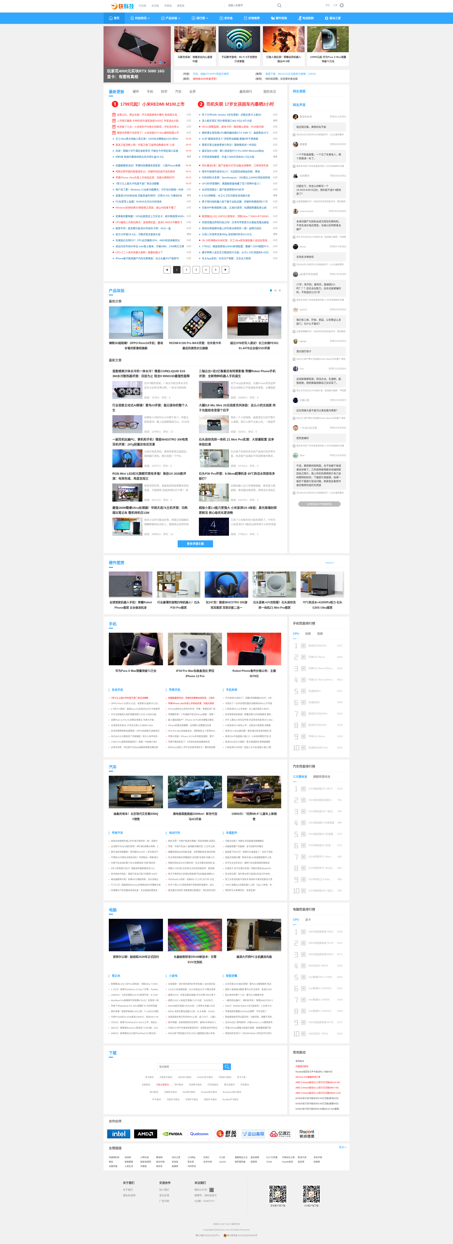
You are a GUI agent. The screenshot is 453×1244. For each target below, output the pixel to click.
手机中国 (318, 1157)
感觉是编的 (302, 438)
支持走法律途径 (305, 256)
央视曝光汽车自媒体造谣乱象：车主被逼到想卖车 (134, 890)
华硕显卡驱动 (225, 1077)
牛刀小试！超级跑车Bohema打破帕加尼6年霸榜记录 (136, 885)
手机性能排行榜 (304, 623)
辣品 (111, 1162)
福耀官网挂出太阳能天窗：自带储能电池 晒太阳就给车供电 (196, 852)
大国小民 (304, 400)
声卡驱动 (156, 1099)
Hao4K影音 (287, 1162)
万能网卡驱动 (170, 1092)
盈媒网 (175, 1166)
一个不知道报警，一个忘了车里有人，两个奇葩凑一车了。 (318, 156)
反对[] (342, 116)
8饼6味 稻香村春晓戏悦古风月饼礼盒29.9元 (140, 156)
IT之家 (222, 1157)
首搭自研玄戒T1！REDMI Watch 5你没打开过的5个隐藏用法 (253, 1033)
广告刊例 (164, 1201)
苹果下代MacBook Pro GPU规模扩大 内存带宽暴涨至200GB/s (140, 1006)
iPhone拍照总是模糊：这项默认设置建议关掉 (189, 725)
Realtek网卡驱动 (209, 1092)
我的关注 (269, 91)
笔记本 (116, 975)
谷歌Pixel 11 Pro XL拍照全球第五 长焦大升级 (132, 720)
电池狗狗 (308, 18)
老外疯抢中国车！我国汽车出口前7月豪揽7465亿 (134, 874)
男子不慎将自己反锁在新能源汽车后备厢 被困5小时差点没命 (196, 874)
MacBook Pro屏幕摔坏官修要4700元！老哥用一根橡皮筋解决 (140, 1000)
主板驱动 (146, 1084)
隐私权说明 (129, 1195)
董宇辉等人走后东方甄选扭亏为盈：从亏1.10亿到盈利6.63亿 (235, 252)
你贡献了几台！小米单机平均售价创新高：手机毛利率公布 (149, 126)
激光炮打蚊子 (303, 351)
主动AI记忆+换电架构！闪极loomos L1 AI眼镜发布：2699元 (253, 1022)
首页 (116, 18)
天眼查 (143, 1166)
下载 (113, 1053)
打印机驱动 (213, 1084)
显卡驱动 (149, 1077)
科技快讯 (141, 18)
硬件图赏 (116, 562)
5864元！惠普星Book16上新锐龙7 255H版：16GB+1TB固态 (140, 1028)
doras (303, 246)
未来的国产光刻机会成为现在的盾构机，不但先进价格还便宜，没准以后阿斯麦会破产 (318, 225)
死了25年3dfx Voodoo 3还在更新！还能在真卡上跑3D (231, 114)
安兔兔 (175, 1162)
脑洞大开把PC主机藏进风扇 (254, 956)
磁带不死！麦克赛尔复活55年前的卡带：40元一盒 (143, 228)
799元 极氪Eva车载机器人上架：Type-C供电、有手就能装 (252, 885)
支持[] (334, 116)
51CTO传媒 (271, 1157)
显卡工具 (241, 1077)
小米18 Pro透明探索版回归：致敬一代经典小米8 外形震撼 (138, 742)
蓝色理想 (255, 1157)
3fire (302, 455)
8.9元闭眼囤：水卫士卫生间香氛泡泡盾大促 (226, 195)
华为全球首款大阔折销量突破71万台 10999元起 (133, 714)
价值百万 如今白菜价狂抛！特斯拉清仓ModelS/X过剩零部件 (253, 868)
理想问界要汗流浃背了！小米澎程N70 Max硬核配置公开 (148, 132)
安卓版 (155, 5)
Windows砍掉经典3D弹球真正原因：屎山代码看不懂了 (146, 207)
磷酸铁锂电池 (321, 776)
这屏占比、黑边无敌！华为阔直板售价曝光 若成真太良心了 (149, 114)
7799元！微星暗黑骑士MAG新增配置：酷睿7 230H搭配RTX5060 (238, 246)
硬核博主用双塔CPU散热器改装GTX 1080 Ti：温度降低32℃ (235, 132)
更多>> (343, 1147)
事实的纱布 (306, 116)
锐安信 (159, 1166)
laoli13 (303, 309)
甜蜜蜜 (303, 144)
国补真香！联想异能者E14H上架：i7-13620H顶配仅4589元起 (140, 1011)
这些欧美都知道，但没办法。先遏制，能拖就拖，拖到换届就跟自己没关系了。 (318, 381)
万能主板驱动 (162, 1084)
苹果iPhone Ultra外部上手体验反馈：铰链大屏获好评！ (146, 177)
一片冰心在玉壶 (308, 427)
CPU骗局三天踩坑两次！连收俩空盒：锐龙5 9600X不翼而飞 (149, 222)
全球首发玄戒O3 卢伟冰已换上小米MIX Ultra (132, 725)
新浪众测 (302, 1157)
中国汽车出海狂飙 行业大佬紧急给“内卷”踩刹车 (133, 863)
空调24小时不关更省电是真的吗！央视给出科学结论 (192, 1028)
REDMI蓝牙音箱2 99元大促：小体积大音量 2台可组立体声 (195, 1006)
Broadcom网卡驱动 (232, 1092)
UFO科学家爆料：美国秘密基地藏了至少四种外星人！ (232, 183)
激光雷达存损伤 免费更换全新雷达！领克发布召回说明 (194, 890)
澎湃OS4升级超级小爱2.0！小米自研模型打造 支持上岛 (251, 736)
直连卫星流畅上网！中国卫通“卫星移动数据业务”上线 (145, 144)
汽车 (178, 91)
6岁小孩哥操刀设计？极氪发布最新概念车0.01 (133, 868)
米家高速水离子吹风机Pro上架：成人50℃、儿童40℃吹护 (195, 1017)
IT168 (269, 1162)
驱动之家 (335, 18)
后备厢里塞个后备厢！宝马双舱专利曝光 (244, 846)
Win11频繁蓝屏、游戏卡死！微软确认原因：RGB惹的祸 (233, 126)
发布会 (228, 18)
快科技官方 (210, 1195)
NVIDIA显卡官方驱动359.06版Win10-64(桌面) (317, 1109)
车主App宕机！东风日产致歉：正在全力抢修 (226, 258)
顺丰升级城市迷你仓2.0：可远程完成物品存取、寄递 (231, 171)
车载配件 (231, 832)
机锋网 (317, 1162)
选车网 (301, 1162)
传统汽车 (117, 832)
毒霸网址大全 (241, 1157)
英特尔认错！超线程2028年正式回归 (136, 956)
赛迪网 (159, 1157)
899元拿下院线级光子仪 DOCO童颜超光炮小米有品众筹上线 (196, 1033)
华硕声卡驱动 (191, 1099)
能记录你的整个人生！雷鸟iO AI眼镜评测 (244, 995)
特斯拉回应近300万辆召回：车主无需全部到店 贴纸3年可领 (196, 863)
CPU (296, 633)
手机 (150, 91)
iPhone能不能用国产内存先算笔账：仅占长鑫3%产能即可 (147, 258)
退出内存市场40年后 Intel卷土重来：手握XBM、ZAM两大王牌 (150, 246)
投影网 (254, 1162)
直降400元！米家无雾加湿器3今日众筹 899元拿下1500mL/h (196, 995)
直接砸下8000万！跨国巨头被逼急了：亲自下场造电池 (251, 852)
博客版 (180, 5)
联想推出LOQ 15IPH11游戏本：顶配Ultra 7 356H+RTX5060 (235, 216)
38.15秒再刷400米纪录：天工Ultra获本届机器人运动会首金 (234, 240)
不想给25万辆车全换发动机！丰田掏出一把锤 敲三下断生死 (139, 857)
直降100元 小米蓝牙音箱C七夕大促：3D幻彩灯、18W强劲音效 (198, 1000)
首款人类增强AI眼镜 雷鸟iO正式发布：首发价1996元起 (251, 989)
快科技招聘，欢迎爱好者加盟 (281, 78)
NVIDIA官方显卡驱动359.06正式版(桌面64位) (317, 1103)
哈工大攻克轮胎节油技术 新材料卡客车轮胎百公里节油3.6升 (253, 879)
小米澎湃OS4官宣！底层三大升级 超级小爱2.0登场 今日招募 (253, 747)
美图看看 (129, 1162)
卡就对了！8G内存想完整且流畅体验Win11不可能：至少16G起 (255, 703)
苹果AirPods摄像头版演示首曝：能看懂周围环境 (248, 1028)
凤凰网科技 (114, 1157)
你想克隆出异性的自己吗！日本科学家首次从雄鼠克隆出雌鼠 (235, 222)
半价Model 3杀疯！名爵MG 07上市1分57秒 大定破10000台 (196, 879)
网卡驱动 (179, 1084)
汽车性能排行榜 (304, 766)
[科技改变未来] (120, 5)
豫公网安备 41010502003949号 (242, 1235)
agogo (303, 341)
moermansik (306, 211)
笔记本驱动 (229, 1084)
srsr (302, 368)
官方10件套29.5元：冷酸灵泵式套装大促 (138, 234)
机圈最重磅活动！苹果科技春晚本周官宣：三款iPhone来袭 (148, 165)
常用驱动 (300, 1061)
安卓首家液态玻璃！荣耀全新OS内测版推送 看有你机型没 (252, 714)
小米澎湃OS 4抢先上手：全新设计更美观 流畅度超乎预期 (252, 725)
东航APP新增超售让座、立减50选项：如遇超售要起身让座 (234, 207)
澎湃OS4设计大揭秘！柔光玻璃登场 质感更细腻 (247, 742)
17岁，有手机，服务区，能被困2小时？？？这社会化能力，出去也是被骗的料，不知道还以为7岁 (318, 288)
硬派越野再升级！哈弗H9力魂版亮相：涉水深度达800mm (138, 879)
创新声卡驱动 (210, 1099)
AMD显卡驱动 (184, 1077)
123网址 (192, 1157)
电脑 (113, 910)
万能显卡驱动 (165, 1077)
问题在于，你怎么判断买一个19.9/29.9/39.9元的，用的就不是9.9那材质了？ (318, 190)
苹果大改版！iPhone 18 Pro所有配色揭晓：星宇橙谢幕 (194, 736)
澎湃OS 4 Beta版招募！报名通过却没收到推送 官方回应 (251, 731)
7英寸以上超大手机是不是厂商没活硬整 (137, 183)
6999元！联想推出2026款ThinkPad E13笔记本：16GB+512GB (141, 1033)
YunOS (222, 1162)
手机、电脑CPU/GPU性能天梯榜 (211, 73)
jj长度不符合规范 (309, 274)
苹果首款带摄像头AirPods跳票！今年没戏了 (246, 1011)
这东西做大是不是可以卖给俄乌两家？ (317, 410)
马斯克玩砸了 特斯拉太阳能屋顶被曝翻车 (244, 841)
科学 (164, 91)
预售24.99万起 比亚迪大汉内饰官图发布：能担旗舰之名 (194, 868)
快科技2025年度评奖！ (205, 78)
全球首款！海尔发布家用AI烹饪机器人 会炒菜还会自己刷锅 (196, 984)
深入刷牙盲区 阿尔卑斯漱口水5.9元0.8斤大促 (227, 120)
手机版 (142, 5)
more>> (330, 562)
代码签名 (192, 1166)
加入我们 (164, 1189)
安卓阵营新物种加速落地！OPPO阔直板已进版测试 (135, 731)
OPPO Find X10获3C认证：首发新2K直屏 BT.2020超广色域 (139, 703)
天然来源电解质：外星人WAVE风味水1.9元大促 (228, 156)
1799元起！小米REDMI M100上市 (152, 104)
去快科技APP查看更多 (319, 504)
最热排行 (245, 91)
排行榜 (200, 18)
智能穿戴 (231, 975)
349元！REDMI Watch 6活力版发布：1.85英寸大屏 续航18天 (254, 1006)
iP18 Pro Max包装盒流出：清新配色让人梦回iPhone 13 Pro (196, 731)
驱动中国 (160, 1162)
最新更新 (116, 92)
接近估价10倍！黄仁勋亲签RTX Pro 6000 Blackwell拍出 (233, 150)
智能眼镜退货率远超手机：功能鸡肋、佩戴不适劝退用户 (251, 1017)
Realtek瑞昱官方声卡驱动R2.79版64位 (314, 1072)
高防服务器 (240, 1162)
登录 (328, 5)
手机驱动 (244, 1084)
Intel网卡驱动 (189, 1092)
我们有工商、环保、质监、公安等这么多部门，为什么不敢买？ (318, 321)
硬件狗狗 (281, 18)
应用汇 (206, 1157)
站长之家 (176, 1157)
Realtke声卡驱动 (230, 1099)
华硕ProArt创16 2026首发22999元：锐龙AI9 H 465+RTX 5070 (141, 1017)
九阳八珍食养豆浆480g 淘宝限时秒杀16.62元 (227, 234)
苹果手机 (174, 689)
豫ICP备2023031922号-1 (208, 1235)
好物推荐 (254, 18)
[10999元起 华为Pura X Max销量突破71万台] (328, 39)
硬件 (136, 91)
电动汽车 (174, 832)
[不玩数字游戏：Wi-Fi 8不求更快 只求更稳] (239, 39)
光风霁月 (304, 175)
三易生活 (129, 1166)
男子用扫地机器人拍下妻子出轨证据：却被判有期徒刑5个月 (235, 201)
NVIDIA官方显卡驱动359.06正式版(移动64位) (317, 1098)
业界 (192, 91)
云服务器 (113, 1166)
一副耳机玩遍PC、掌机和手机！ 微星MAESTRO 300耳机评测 (254, 1000)
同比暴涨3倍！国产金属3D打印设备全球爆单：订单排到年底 (235, 165)
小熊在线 (144, 1157)
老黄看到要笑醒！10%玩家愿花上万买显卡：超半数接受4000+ (150, 216)
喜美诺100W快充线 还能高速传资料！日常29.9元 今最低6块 (149, 195)
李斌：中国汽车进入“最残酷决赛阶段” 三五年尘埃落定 (193, 846)
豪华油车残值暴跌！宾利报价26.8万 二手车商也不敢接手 (138, 852)
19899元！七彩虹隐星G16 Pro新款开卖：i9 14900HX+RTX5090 (142, 995)
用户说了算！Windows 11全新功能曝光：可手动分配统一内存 (150, 189)
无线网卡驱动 (195, 1084)
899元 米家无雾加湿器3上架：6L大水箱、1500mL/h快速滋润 (197, 1011)
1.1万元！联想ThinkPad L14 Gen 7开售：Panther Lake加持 (139, 989)
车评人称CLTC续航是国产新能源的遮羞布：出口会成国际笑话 (197, 885)
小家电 (173, 975)
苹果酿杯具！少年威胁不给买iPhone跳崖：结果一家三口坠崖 (197, 714)
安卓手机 (117, 689)
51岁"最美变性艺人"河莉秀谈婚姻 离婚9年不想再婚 (230, 138)
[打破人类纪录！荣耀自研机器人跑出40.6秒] (284, 39)
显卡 (308, 919)
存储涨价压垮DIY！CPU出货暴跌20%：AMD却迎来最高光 (148, 240)
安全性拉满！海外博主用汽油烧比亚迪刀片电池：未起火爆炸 (253, 874)
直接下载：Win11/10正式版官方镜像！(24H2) (290, 73)
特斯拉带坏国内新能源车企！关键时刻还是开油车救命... (146, 171)
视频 (320, 633)
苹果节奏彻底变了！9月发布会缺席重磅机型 (189, 742)
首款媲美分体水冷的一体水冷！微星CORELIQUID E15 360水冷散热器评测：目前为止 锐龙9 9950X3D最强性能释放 (151, 376)
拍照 (308, 633)
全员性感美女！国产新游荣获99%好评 (223, 189)
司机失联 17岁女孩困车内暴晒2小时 (240, 104)
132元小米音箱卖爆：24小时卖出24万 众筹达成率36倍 (194, 989)
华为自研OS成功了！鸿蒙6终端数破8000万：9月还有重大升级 (254, 698)
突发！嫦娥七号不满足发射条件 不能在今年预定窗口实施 (147, 150)
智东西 (191, 1162)
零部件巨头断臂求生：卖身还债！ (241, 890)
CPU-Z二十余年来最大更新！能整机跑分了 (139, 252)
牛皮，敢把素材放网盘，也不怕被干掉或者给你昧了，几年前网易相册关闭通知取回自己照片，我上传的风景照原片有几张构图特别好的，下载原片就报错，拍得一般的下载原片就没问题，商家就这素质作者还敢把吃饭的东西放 (318, 475)
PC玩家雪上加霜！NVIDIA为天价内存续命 (139, 201)
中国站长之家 (288, 1157)
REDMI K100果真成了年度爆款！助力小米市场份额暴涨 (137, 736)
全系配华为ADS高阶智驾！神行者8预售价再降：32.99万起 (139, 846)
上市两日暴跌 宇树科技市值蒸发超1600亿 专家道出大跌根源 (150, 120)
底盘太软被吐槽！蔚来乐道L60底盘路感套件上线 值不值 (251, 857)
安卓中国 (207, 1162)
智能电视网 (145, 1162)
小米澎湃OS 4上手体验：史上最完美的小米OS (247, 709)
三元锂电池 (300, 776)
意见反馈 (164, 1195)
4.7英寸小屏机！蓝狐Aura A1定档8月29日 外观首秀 (135, 709)
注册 (335, 5)
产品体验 (171, 18)
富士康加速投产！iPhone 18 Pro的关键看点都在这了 (193, 720)
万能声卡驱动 (173, 1099)
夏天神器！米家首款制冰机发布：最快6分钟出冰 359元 (194, 1022)
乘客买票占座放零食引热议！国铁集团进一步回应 (229, 144)
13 (171, 431)
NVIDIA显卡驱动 (205, 1077)
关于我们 (128, 1189)
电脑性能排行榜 (304, 909)
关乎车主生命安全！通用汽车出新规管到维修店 (247, 863)
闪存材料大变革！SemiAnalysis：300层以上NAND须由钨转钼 (236, 177)
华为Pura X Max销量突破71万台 (135, 670)
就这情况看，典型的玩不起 (311, 126)
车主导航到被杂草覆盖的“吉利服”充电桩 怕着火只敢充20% (195, 857)
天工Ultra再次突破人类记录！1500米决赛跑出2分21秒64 (147, 138)
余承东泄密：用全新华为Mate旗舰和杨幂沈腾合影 (134, 747)
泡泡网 (128, 1157)
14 (171, 534)
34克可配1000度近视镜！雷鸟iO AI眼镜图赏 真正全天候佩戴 (253, 984)
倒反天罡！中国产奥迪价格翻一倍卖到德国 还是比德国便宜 (196, 841)
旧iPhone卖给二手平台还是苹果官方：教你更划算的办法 (195, 747)
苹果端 (168, 5)
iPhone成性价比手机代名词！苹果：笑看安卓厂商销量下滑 (196, 709)
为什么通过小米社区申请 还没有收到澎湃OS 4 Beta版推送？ (253, 720)
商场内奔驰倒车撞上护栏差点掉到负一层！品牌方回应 (231, 228)
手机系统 (231, 689)
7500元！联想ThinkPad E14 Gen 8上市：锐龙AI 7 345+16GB (140, 1022)
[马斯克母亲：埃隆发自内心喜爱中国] (195, 39)
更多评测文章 (195, 543)
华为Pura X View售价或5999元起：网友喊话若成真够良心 (134, 74)
